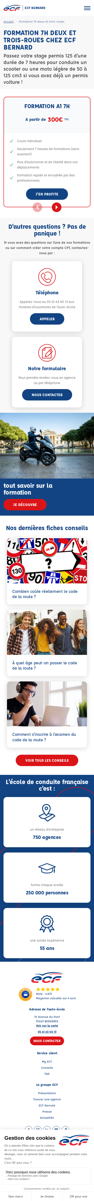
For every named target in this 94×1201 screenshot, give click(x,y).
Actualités (47, 1117)
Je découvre (25, 504)
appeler (47, 318)
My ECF (47, 1061)
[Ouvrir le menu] (87, 8)
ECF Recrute (47, 1105)
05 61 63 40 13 (47, 1031)
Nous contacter (47, 394)
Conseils (47, 1067)
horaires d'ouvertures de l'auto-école (47, 307)
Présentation (47, 1093)
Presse (47, 1111)
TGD (47, 1074)
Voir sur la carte (47, 1025)
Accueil (8, 21)
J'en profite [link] (47, 194)
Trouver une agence (47, 1099)
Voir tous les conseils (47, 760)
